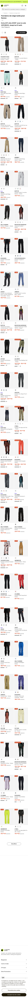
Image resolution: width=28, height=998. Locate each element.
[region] (14, 988)
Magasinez (25, 1)
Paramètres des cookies (14, 990)
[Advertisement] (14, 872)
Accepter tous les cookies (14, 994)
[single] (2, 32)
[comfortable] (5, 32)
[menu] (25, 5)
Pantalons (6, 13)
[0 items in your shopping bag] (22, 5)
